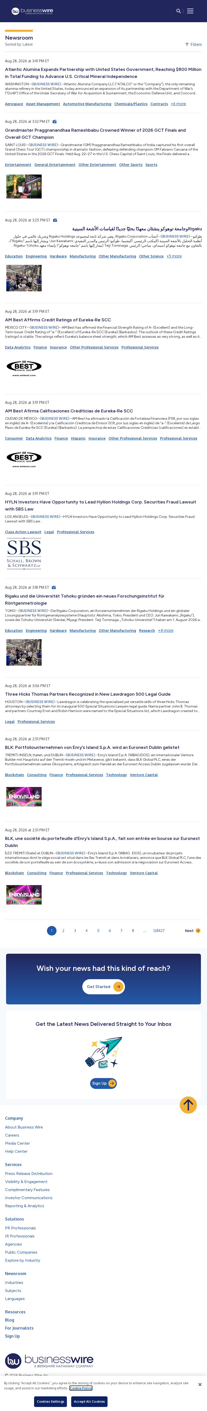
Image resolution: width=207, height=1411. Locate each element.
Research (147, 630)
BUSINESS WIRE (46, 84)
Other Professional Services (94, 347)
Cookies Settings (50, 1401)
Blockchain (14, 775)
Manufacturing (83, 256)
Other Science (151, 256)
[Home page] (32, 11)
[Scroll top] (188, 1105)
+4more (165, 630)
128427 (159, 930)
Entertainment (18, 164)
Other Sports (130, 164)
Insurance (58, 347)
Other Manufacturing (117, 256)
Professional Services (140, 347)
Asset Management (43, 104)
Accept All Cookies (89, 1401)
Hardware (58, 256)
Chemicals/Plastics (130, 104)
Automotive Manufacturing (87, 104)
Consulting (36, 775)
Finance (40, 347)
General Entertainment (54, 164)
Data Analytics (18, 347)
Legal (49, 532)
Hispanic (78, 438)
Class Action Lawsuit (23, 532)
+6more (178, 103)
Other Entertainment (97, 164)
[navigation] (190, 11)
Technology (116, 775)
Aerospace (14, 104)
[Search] (178, 11)
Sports (151, 164)
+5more (174, 256)
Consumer (14, 438)
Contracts (159, 104)
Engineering (36, 256)
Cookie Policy (81, 1388)
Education (14, 256)
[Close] (199, 1384)
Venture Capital (144, 775)
